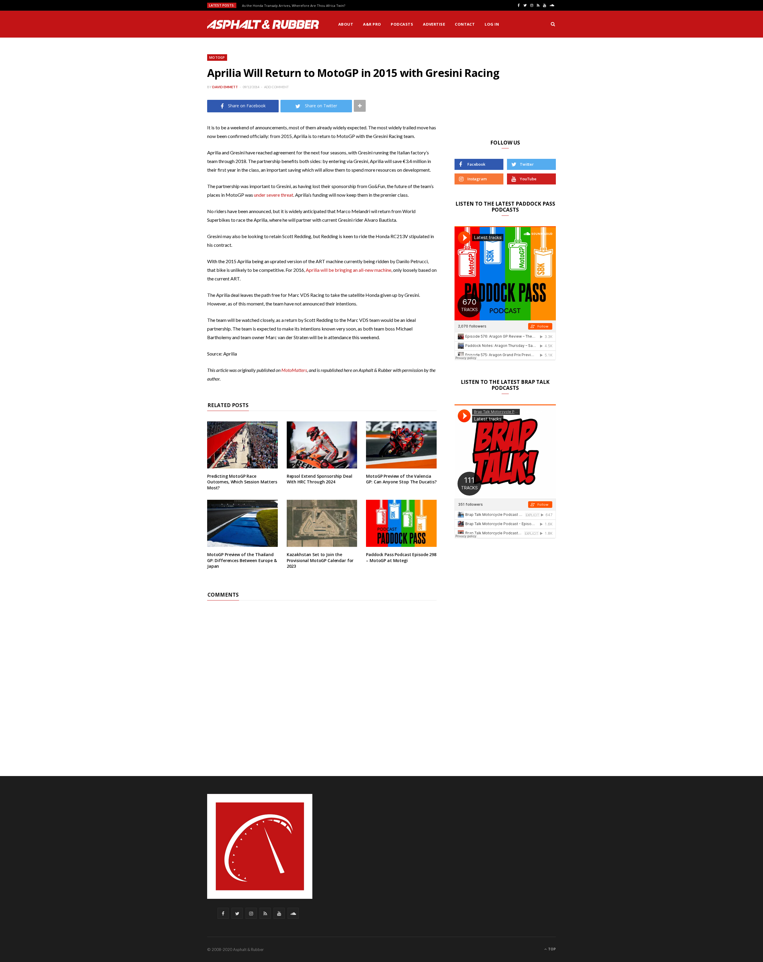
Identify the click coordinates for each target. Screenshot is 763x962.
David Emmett (225, 87)
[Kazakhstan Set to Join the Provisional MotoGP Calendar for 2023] (322, 523)
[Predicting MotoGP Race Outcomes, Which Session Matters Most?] (242, 444)
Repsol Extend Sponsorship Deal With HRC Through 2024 (319, 479)
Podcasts (402, 24)
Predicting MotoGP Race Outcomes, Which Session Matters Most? (242, 482)
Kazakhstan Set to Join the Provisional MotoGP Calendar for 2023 (320, 560)
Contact (465, 24)
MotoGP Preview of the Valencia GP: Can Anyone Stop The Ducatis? (401, 479)
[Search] (552, 24)
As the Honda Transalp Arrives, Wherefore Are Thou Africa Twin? (293, 6)
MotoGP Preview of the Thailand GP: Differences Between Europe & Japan (242, 560)
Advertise (434, 24)
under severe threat (273, 195)
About (345, 24)
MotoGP (217, 57)
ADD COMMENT (276, 87)
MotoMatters (294, 370)
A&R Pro (372, 24)
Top (551, 949)
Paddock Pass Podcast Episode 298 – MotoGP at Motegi (401, 557)
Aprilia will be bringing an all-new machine (348, 270)
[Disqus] (322, 675)
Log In (492, 24)
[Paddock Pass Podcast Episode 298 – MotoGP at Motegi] (401, 523)
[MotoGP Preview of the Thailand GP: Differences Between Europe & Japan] (242, 523)
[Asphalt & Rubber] (263, 24)
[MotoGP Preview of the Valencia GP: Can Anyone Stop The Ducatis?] (401, 444)
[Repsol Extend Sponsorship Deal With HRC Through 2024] (322, 444)
